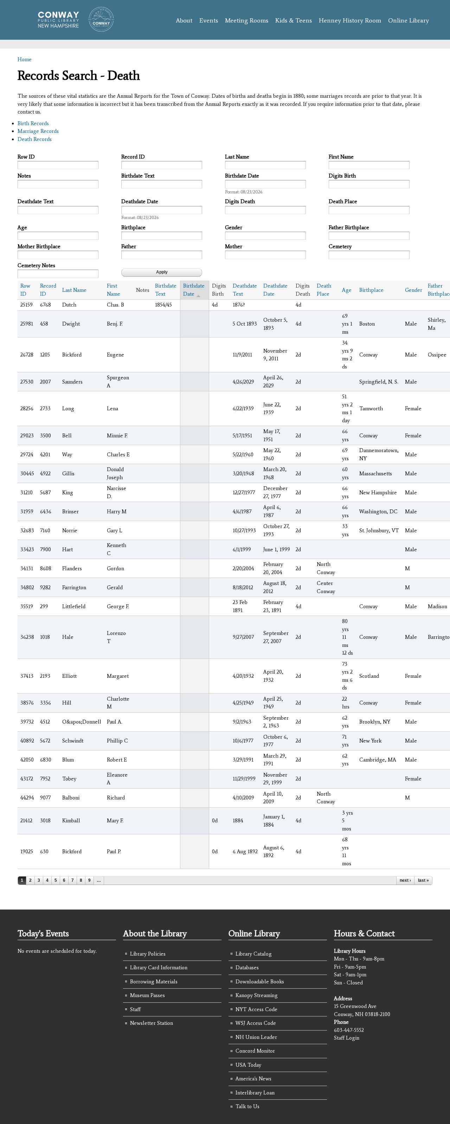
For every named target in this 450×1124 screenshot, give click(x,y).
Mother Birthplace (39, 246)
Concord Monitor (255, 1051)
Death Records (35, 139)
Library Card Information (158, 967)
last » (423, 880)
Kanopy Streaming (257, 995)
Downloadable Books (260, 981)
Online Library (408, 20)
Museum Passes (147, 995)
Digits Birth (342, 176)
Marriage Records (38, 131)
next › (405, 880)
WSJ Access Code (256, 1023)
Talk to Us (247, 1106)
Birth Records (33, 123)
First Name (341, 157)
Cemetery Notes (36, 265)
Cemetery (340, 246)
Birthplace (133, 227)
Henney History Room (350, 20)
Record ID (133, 157)
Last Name (237, 157)
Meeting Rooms (246, 20)
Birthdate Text (137, 176)
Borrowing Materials (154, 981)
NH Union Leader (256, 1037)
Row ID (26, 157)
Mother (233, 246)
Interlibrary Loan (255, 1093)
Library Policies (148, 954)
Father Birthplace (349, 227)
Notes (24, 176)
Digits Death (240, 201)
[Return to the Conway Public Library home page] (73, 29)
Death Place (343, 201)
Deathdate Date (139, 201)
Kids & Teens (293, 20)
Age (22, 227)
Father (128, 246)
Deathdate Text (35, 201)
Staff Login (346, 1038)
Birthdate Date (242, 176)
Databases (247, 967)
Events (208, 20)
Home (25, 59)
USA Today (248, 1065)
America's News (253, 1078)
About (184, 20)
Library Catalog (254, 954)
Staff (135, 1009)
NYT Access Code (256, 1009)
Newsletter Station (151, 1023)
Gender (233, 227)
